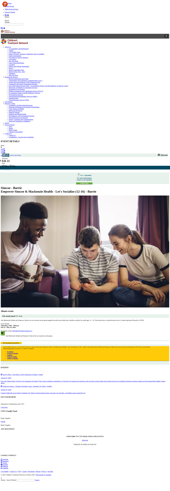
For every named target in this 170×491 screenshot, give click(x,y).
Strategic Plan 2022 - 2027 (17, 72)
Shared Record (9, 6)
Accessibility (5, 471)
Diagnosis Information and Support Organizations (24, 107)
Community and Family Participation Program (23, 84)
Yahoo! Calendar (12, 358)
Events (7, 123)
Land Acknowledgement (16, 63)
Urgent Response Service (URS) (19, 100)
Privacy (11, 68)
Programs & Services (11, 77)
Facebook (5, 459)
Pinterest (5, 466)
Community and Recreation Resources (21, 105)
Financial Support (14, 112)
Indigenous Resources (15, 110)
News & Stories (10, 125)
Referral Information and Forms (18, 79)
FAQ (19, 471)
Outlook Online (12, 357)
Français (7, 12)
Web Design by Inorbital (43, 475)
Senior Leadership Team (16, 70)
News (10, 126)
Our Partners (9, 102)
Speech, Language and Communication (21, 119)
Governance (12, 59)
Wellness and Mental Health (17, 114)
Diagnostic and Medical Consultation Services (23, 87)
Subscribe (85, 440)
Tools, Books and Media (16, 109)
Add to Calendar (28, 348)
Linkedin (5, 468)
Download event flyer (12, 343)
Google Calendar (12, 353)
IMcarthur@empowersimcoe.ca (22, 331)
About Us (8, 47)
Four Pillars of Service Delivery (18, 57)
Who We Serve (13, 75)
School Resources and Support (18, 118)
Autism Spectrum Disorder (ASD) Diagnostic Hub (24, 82)
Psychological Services (16, 95)
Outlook (9, 355)
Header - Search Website (7, 19)
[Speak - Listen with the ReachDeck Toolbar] (5, 4)
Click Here (4, 407)
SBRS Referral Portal (11, 9)
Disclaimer (31, 471)
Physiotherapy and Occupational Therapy (21, 116)
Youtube (5, 464)
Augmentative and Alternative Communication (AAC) (25, 80)
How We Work (13, 61)
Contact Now (84, 183)
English (12, 12)
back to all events (15, 155)
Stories (11, 128)
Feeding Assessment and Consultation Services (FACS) (26, 91)
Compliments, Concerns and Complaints (21, 137)
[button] (166, 36)
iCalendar (10, 352)
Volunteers (12, 73)
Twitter (5, 463)
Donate (3, 421)
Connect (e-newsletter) (16, 132)
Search (37, 480)
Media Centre (13, 130)
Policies (38, 471)
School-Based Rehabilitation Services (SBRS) (23, 96)
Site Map (50, 471)
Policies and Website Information (19, 66)
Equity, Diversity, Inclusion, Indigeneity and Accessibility (26, 54)
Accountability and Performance (19, 49)
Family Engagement (15, 56)
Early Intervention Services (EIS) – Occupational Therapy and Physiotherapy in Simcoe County (38, 86)
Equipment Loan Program (17, 89)
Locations (12, 64)
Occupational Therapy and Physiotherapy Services (24, 93)
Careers (11, 50)
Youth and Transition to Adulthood (19, 121)
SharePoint (8, 3)
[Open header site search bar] (7, 15)
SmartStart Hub (13, 98)
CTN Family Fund (14, 52)
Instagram (6, 461)
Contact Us (8, 133)
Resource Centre (10, 103)
